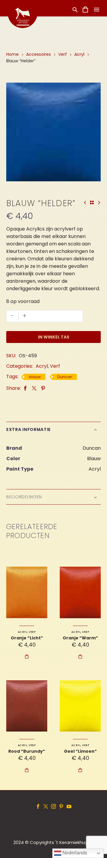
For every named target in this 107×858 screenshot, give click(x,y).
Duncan (64, 377)
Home (12, 54)
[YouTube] (69, 806)
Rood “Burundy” (26, 751)
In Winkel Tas (53, 337)
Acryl (79, 54)
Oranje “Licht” (27, 638)
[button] (75, 9)
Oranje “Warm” (80, 638)
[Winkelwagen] (85, 9)
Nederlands (74, 852)
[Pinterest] (43, 388)
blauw (35, 377)
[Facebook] (25, 388)
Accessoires (38, 54)
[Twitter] (34, 388)
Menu (96, 9)
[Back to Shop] (92, 202)
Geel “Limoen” (80, 751)
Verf (62, 54)
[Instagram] (53, 806)
